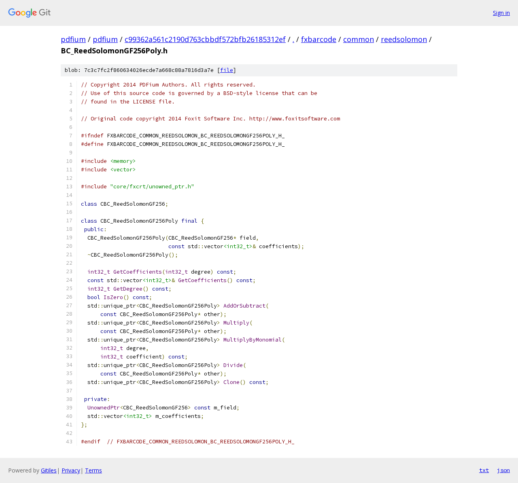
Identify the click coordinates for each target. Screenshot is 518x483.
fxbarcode (318, 39)
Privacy (71, 470)
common (358, 39)
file (226, 70)
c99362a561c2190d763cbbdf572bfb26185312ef (205, 39)
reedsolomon (404, 39)
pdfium (73, 39)
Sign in (501, 13)
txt (484, 470)
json (503, 470)
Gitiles (49, 470)
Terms (93, 470)
